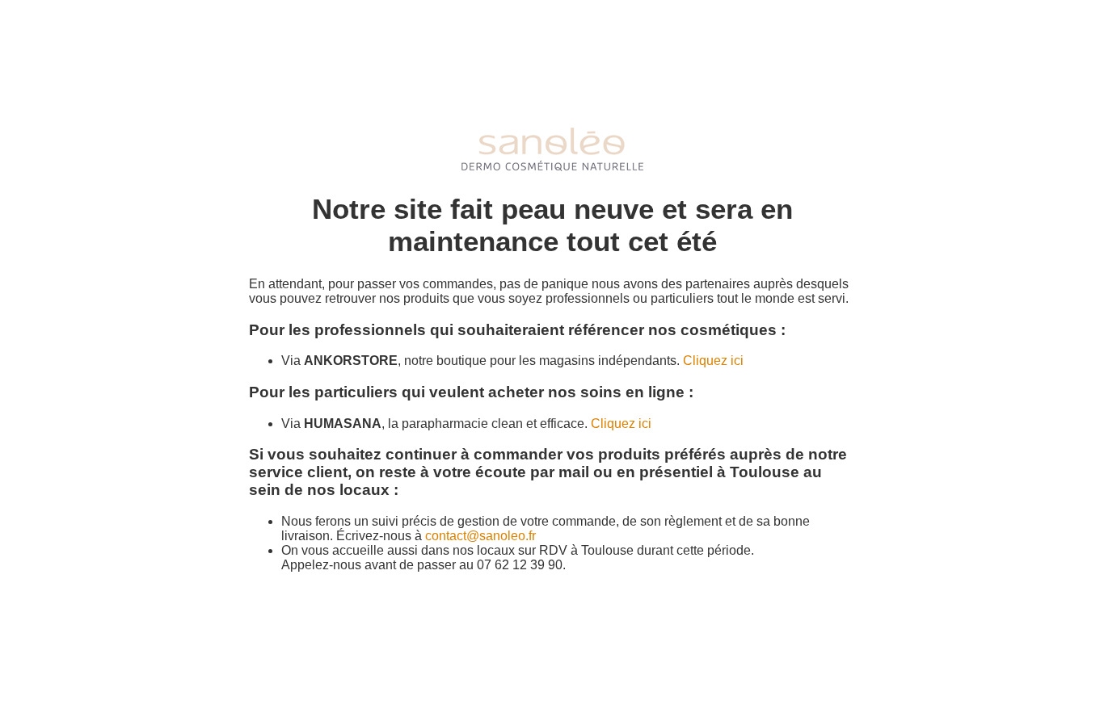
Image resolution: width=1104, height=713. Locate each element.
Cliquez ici (713, 360)
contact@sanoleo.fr (480, 536)
